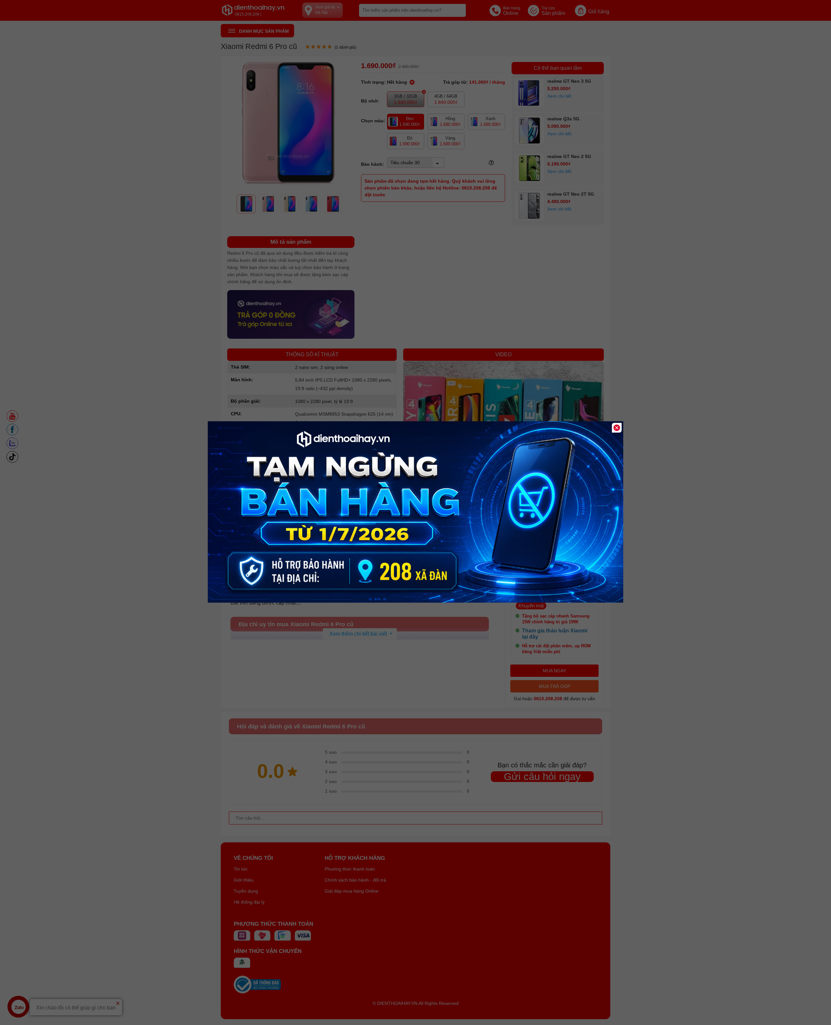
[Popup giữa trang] (415, 601)
